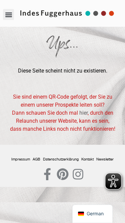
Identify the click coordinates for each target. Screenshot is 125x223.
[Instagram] (78, 174)
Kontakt (87, 159)
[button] (8, 14)
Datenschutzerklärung (61, 159)
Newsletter (105, 159)
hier (83, 113)
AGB (36, 159)
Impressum (20, 159)
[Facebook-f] (47, 174)
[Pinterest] (63, 174)
